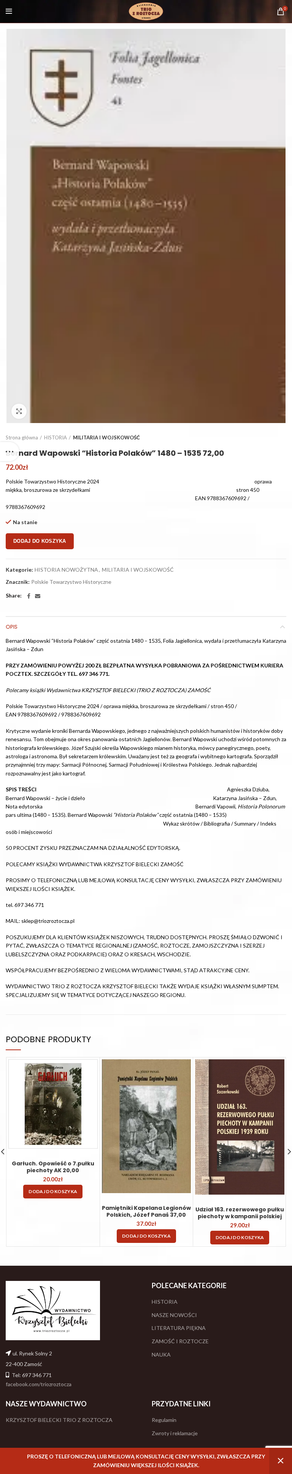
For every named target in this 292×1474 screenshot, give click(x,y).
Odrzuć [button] (280, 1461)
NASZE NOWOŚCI (174, 1315)
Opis (11, 627)
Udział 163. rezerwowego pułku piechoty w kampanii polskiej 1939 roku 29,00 (239, 1216)
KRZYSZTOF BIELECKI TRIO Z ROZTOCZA (59, 1420)
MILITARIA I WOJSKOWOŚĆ (106, 437)
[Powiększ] (19, 411)
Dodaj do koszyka (39, 541)
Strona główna (22, 437)
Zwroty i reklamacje (175, 1433)
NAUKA (161, 1354)
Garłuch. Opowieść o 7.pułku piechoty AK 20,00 (53, 1167)
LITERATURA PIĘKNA (179, 1328)
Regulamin (164, 1420)
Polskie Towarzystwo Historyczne (71, 582)
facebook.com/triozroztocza (38, 1384)
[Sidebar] (9, 451)
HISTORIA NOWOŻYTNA (66, 570)
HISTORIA (55, 437)
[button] (53, 1191)
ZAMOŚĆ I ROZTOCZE (180, 1341)
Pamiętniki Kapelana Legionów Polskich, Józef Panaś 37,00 (146, 1211)
